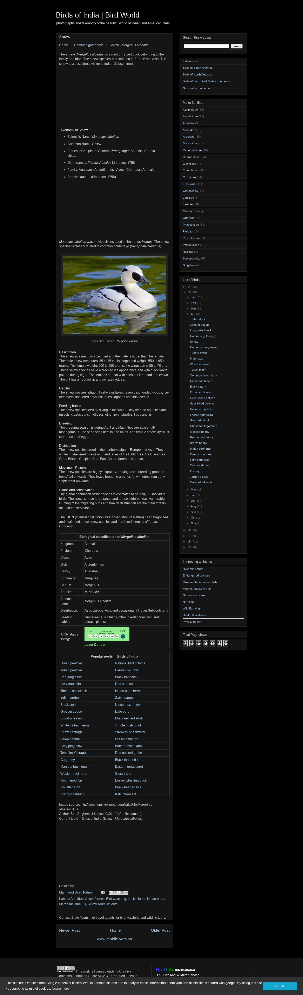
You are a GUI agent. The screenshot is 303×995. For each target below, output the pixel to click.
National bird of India (130, 663)
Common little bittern (203, 375)
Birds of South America (198, 67)
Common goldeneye (203, 336)
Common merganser (203, 347)
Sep (194, 512)
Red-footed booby (202, 437)
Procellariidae (192, 238)
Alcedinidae (190, 116)
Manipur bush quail (74, 766)
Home (115, 930)
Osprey (195, 471)
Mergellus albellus (72, 904)
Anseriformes (95, 899)
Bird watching (116, 899)
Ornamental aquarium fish (200, 582)
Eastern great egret (129, 766)
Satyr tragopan (125, 697)
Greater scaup (199, 324)
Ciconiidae (189, 163)
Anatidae (77, 899)
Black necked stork (129, 718)
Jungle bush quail (128, 725)
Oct (193, 517)
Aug (194, 506)
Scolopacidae (191, 258)
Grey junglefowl (71, 746)
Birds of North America (197, 74)
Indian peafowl (71, 670)
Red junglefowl (71, 677)
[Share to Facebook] (122, 893)
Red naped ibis (71, 780)
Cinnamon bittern (201, 381)
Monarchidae (191, 211)
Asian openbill (70, 739)
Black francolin (126, 677)
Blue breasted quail (129, 746)
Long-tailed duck (201, 330)
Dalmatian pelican (201, 409)
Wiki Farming (191, 608)
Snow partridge (71, 732)
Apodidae (189, 130)
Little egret (122, 711)
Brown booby (198, 442)
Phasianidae (191, 224)
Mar (194, 308)
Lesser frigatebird (201, 414)
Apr (193, 314)
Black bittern (198, 386)
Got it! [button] (279, 986)
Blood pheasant (71, 718)
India (141, 899)
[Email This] (111, 893)
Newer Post (69, 930)
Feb (194, 302)
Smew (92, 904)
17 (189, 536)
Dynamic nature (193, 569)
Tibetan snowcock (73, 691)
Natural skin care (194, 595)
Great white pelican (202, 398)
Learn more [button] (60, 988)
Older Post (160, 930)
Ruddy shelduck (72, 794)
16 (189, 530)
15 (189, 292)
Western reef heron (74, 773)
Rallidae (188, 251)
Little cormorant (200, 459)
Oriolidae (189, 217)
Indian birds (155, 899)
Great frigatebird (200, 420)
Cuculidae (189, 177)
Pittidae (188, 231)
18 (189, 541)
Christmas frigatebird (203, 426)
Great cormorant (201, 454)
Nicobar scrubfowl (128, 704)
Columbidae (190, 170)
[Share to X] (118, 893)
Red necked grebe (128, 753)
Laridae (188, 204)
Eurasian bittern (200, 392)
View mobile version (114, 939)
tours (102, 904)
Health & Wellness (195, 615)
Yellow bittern (198, 369)
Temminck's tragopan (75, 753)
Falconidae (190, 184)
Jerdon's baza (199, 476)
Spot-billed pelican (202, 403)
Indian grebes (70, 697)
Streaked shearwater (130, 732)
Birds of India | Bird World (98, 15)
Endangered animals (196, 575)
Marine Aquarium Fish (197, 588)
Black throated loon (129, 760)
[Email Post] (102, 892)
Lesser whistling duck (131, 780)
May (194, 489)
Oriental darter (199, 465)
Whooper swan (200, 364)
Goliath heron (70, 787)
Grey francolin (70, 684)
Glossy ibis (123, 773)
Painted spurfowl (127, 670)
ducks (132, 899)
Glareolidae (190, 190)
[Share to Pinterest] (126, 893)
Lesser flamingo (126, 739)
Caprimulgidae (192, 150)
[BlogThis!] (115, 893)
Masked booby (199, 431)
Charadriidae (191, 157)
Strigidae (188, 265)
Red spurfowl (124, 684)
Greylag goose (71, 711)
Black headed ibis (128, 787)
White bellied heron (74, 725)
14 (189, 286)
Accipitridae (190, 109)
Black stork (68, 704)
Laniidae (188, 197)
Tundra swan (198, 352)
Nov (194, 523)
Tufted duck (197, 319)
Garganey (67, 760)
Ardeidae (189, 136)
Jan (193, 297)
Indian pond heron (128, 691)
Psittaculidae (191, 244)
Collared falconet (201, 482)
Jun (193, 495)
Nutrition (188, 602)
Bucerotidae (190, 143)
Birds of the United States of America (207, 81)
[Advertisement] (114, 95)
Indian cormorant (201, 448)
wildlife (112, 904)
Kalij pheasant (125, 794)
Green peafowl (71, 663)
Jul (193, 500)
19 (189, 547)
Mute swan (197, 358)
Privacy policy (192, 621)
